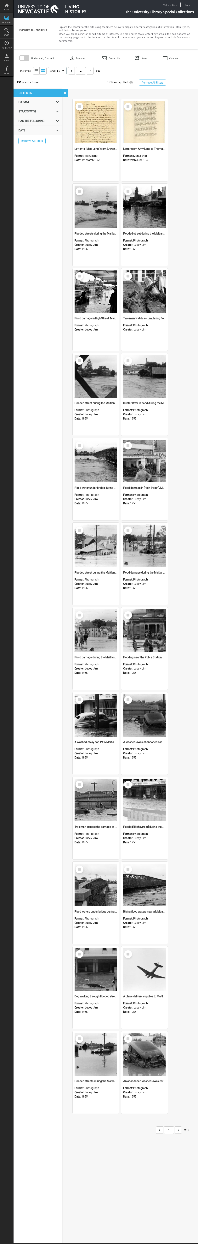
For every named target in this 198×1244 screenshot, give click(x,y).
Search (6, 35)
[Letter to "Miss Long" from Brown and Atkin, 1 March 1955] (96, 122)
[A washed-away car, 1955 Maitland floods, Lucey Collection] (96, 715)
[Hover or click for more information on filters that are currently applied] (131, 82)
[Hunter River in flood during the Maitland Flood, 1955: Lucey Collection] (144, 376)
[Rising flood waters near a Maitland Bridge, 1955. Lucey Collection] (144, 885)
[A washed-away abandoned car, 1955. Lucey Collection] (144, 715)
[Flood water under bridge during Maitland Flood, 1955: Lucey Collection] (96, 461)
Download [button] (77, 58)
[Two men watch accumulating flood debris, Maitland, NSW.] (144, 291)
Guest (175, 4)
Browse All (7, 22)
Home (6, 9)
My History (7, 48)
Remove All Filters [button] (152, 82)
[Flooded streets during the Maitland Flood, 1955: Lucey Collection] (96, 207)
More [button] (6, 73)
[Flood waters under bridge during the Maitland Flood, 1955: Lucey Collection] (96, 885)
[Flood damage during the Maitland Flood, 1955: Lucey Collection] (144, 546)
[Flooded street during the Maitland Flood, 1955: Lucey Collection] (144, 207)
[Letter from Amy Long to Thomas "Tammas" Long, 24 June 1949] (144, 122)
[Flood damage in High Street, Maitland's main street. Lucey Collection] (96, 291)
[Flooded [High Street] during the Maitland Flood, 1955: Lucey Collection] (144, 800)
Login (6, 60)
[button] (111, 58)
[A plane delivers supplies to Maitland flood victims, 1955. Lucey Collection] (144, 969)
